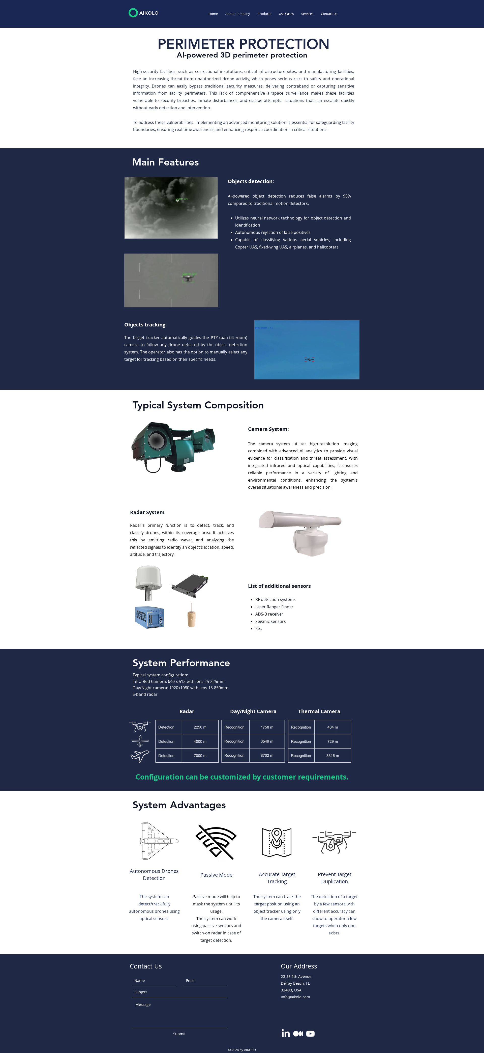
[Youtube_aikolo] (310, 1034)
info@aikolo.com (295, 996)
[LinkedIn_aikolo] (286, 1034)
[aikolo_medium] (298, 1034)
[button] (264, 13)
